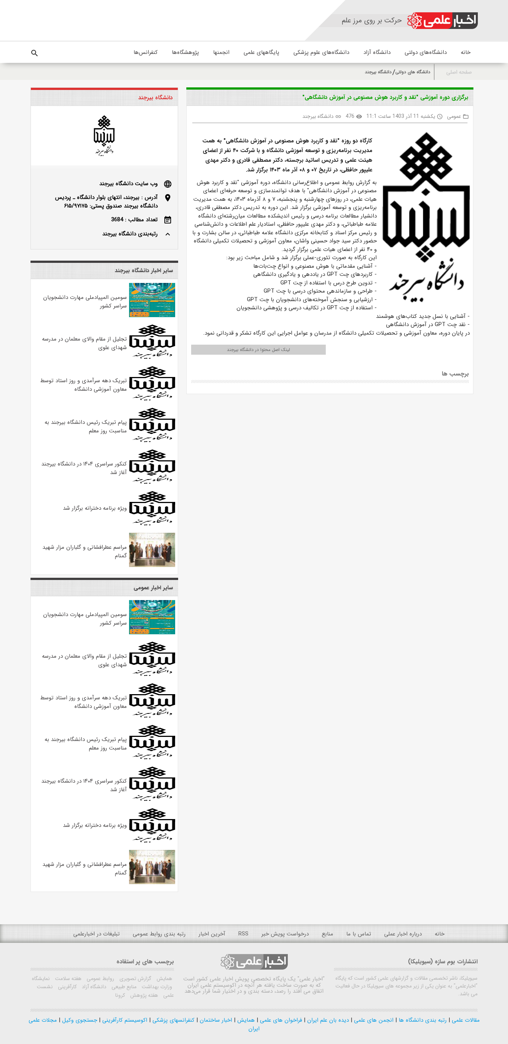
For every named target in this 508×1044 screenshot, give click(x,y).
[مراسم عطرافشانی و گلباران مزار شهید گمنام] (152, 565)
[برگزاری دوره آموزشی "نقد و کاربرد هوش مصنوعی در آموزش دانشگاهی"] (423, 218)
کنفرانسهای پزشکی (172, 1020)
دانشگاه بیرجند (378, 71)
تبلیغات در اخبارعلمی (96, 933)
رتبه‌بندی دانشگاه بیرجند (130, 233)
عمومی (454, 116)
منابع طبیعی (123, 987)
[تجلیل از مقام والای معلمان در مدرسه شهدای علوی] (152, 357)
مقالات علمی (465, 1020)
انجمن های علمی (372, 1020)
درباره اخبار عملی (403, 933)
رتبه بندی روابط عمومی (159, 933)
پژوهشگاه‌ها (185, 52)
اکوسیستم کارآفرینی (123, 1020)
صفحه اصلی (459, 72)
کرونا (120, 995)
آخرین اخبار (212, 933)
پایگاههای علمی (261, 52)
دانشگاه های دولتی (412, 71)
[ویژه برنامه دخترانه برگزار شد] (152, 523)
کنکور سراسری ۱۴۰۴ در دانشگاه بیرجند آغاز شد (84, 468)
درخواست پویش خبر (285, 933)
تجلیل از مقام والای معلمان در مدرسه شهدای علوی (84, 343)
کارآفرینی (67, 987)
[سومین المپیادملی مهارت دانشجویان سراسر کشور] (152, 315)
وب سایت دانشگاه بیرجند (128, 183)
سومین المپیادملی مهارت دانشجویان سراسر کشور (85, 301)
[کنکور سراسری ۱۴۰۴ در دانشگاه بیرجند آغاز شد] (152, 482)
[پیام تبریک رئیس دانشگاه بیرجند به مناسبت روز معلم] (152, 440)
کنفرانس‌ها (146, 52)
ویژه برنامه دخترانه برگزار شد (95, 508)
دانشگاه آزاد (376, 52)
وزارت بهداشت (156, 987)
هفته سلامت (67, 978)
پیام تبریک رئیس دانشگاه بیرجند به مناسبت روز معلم (86, 426)
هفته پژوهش (143, 995)
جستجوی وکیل (78, 1020)
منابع (327, 933)
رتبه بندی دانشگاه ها (422, 1020)
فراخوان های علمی (280, 1020)
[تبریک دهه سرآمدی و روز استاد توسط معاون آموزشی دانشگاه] (152, 398)
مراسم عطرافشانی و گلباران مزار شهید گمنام (84, 551)
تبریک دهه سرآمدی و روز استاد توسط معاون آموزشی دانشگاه (83, 385)
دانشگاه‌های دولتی (426, 52)
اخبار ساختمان (215, 1020)
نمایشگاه (41, 978)
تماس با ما (358, 933)
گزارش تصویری (134, 978)
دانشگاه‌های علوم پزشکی (321, 52)
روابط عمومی (99, 978)
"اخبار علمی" (311, 978)
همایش (163, 978)
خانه (465, 52)
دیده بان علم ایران (327, 1020)
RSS (243, 933)
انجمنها (221, 52)
